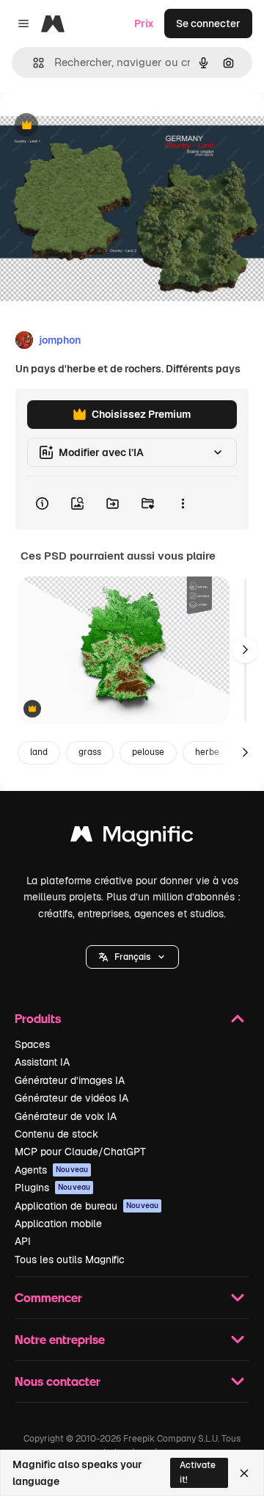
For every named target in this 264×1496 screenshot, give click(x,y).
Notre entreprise (60, 1339)
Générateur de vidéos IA (71, 1098)
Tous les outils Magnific (70, 1259)
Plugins (52, 1187)
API (23, 1241)
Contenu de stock (56, 1134)
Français (132, 957)
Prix (144, 23)
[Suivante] (245, 650)
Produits (38, 1018)
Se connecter (208, 23)
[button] (132, 957)
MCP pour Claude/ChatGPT (80, 1151)
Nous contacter (57, 1381)
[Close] (244, 1473)
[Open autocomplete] (32, 62)
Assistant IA (42, 1062)
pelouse (148, 752)
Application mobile (58, 1223)
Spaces (32, 1044)
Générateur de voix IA (66, 1116)
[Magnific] (132, 837)
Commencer (48, 1297)
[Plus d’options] (182, 503)
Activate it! (198, 1472)
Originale (96, 126)
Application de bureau (86, 1206)
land (39, 752)
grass (89, 752)
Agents (51, 1170)
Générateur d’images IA (70, 1080)
